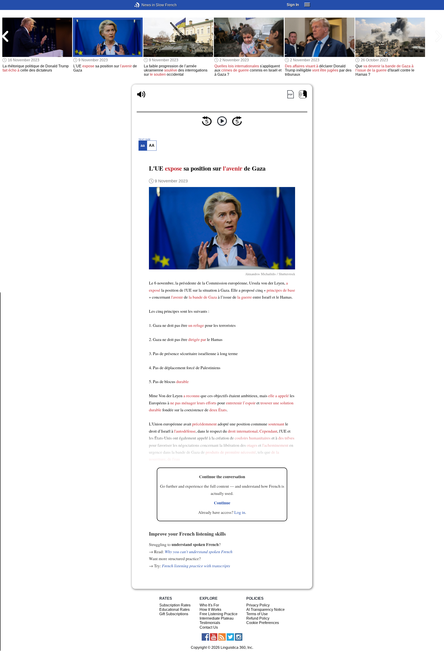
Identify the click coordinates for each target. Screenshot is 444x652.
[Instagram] (238, 637)
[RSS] (222, 637)
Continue (222, 503)
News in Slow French (144, 5)
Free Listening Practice (218, 614)
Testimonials (210, 623)
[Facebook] (205, 637)
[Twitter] (230, 637)
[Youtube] (213, 637)
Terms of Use (257, 614)
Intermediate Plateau (217, 618)
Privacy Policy (258, 605)
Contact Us (209, 627)
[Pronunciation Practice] (303, 94)
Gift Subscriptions (173, 614)
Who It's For (209, 605)
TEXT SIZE (145, 139)
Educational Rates (174, 609)
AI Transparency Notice (265, 609)
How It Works (210, 609)
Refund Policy (257, 618)
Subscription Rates (175, 605)
